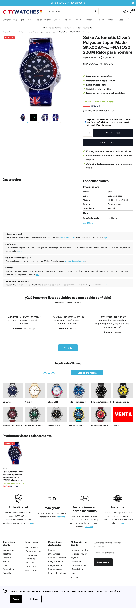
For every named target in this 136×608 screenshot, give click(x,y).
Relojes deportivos (57, 573)
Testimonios (31, 555)
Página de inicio (9, 32)
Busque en (95, 11)
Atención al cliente (9, 543)
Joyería (74, 557)
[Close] (123, 591)
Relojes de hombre (79, 550)
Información (32, 542)
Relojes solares (55, 569)
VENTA (74, 577)
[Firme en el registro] (125, 11)
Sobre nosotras (32, 547)
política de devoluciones (75, 261)
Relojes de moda (56, 565)
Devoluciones (9, 569)
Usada (74, 573)
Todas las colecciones (13, 20)
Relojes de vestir (56, 561)
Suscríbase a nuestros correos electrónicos (108, 544)
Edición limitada (78, 565)
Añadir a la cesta (113, 133)
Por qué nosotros (33, 551)
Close (133, 3)
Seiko (94, 57)
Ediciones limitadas (106, 19)
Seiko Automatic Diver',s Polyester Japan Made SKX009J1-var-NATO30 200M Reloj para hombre (14, 476)
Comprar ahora (108, 142)
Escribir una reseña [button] (87, 372)
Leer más (105, 285)
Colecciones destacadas (55, 543)
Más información (103, 125)
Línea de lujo (77, 569)
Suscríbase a (103, 562)
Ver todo (68, 348)
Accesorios (76, 561)
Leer (87, 223)
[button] (79, 72)
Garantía (7, 573)
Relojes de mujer (79, 554)
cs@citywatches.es (68, 237)
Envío (5, 565)
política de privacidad (111, 591)
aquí (105, 237)
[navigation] (23, 118)
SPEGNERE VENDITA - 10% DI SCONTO (68, 3)
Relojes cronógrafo (57, 557)
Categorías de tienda (79, 543)
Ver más (130, 20)
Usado (121, 19)
